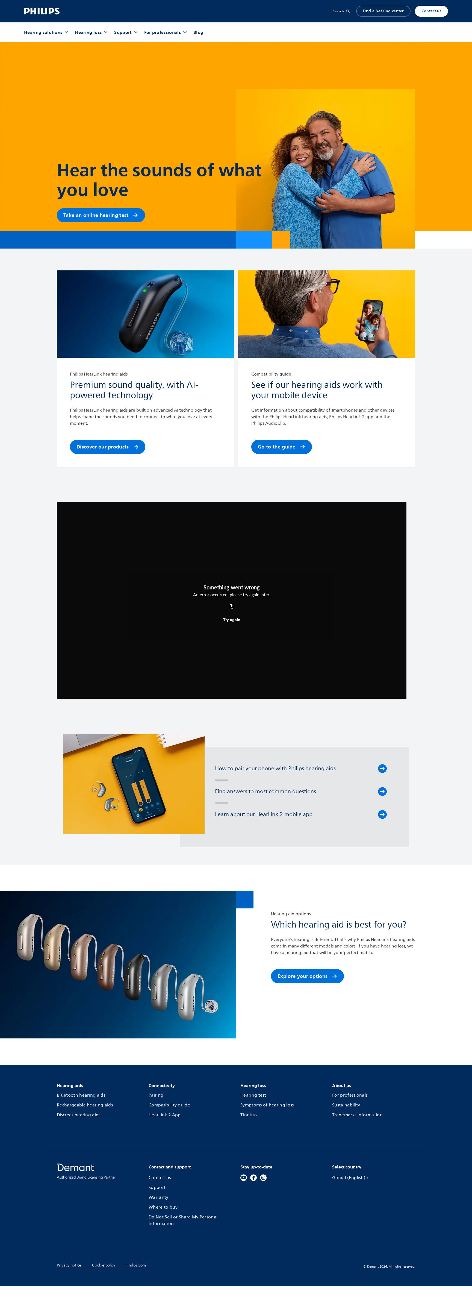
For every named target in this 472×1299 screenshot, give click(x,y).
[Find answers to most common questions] (382, 791)
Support (157, 1187)
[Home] (42, 11)
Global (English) (348, 1177)
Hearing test (253, 1095)
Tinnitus (248, 1115)
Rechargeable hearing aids (85, 1105)
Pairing (156, 1095)
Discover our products (102, 446)
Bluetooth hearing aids (81, 1095)
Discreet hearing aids (79, 1115)
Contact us (431, 11)
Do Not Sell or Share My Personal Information (183, 1220)
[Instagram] (263, 1177)
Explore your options (303, 976)
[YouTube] (243, 1177)
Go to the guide (277, 446)
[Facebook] (253, 1177)
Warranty (159, 1197)
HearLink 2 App (165, 1115)
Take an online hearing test (96, 215)
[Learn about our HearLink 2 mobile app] (382, 814)
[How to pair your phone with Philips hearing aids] (382, 768)
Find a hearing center (383, 11)
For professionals (349, 1095)
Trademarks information (357, 1115)
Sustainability (346, 1105)
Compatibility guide (169, 1105)
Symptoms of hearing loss (267, 1105)
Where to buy (163, 1207)
